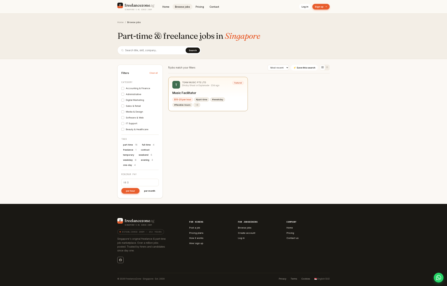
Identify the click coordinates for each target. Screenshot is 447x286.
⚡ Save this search (304, 67)
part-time (130, 144)
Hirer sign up (196, 243)
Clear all (153, 73)
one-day (129, 165)
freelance (129, 150)
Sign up (319, 6)
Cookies (305, 278)
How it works (196, 238)
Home (165, 6)
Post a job (194, 227)
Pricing (200, 6)
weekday (129, 160)
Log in (305, 6)
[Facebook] (120, 260)
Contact (214, 6)
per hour (130, 190)
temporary (128, 155)
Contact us (293, 238)
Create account (246, 232)
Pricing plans (196, 232)
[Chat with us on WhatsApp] (439, 278)
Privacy (282, 278)
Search (193, 50)
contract (145, 150)
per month (149, 190)
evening (147, 160)
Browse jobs (182, 6)
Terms (294, 278)
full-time (148, 144)
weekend (145, 155)
